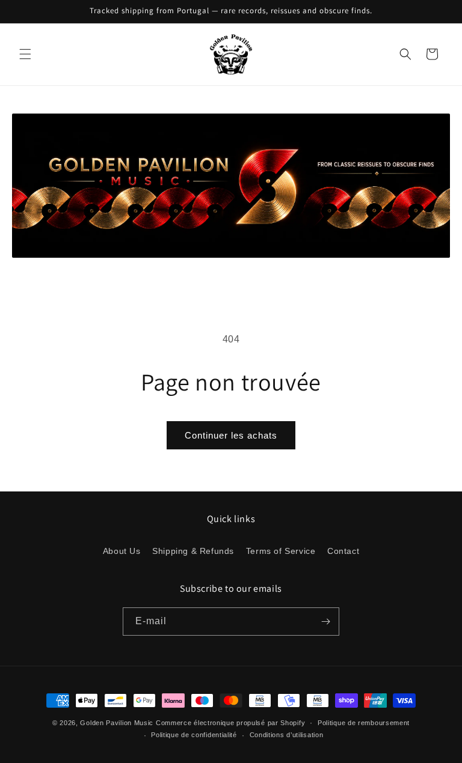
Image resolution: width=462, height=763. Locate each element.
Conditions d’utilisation (287, 734)
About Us (122, 551)
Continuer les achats (231, 435)
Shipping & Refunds (193, 551)
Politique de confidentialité (194, 734)
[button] (25, 54)
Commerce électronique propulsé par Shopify (230, 722)
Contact (343, 551)
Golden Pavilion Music (116, 722)
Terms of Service (281, 551)
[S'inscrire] (325, 621)
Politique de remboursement (364, 722)
